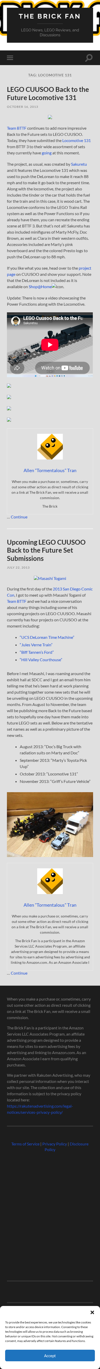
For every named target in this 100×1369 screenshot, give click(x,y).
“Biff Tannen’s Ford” (37, 652)
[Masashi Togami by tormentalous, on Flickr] (50, 578)
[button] (92, 1312)
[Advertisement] (50, 1214)
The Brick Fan (50, 16)
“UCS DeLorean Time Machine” (47, 637)
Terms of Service (25, 1143)
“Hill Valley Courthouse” (41, 659)
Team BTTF (16, 128)
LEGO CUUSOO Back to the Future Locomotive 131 (48, 93)
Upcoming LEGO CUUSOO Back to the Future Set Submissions (46, 550)
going (47, 152)
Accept (50, 1355)
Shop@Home (40, 286)
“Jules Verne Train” (36, 644)
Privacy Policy (54, 1143)
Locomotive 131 (76, 140)
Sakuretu (79, 164)
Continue (19, 516)
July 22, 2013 (18, 567)
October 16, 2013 (22, 107)
